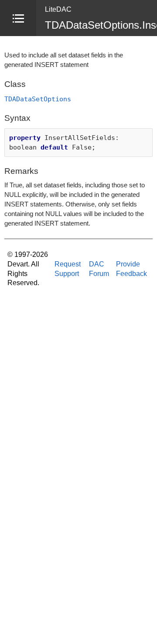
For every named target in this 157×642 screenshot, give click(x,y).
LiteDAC (58, 9)
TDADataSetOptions (37, 99)
